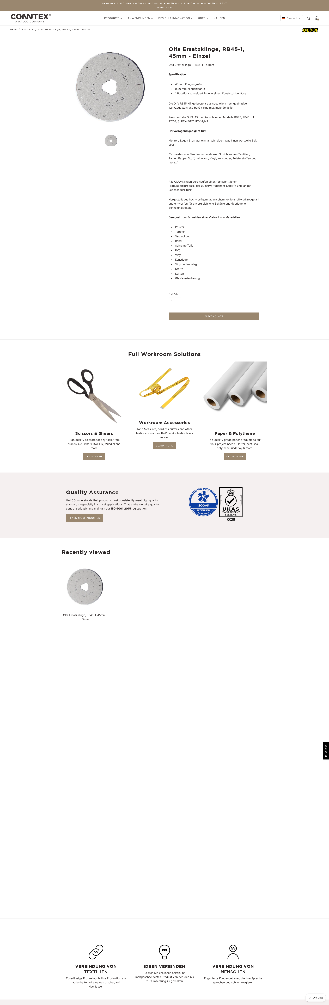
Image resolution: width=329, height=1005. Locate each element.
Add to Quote (214, 316)
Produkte (27, 29)
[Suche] (308, 18)
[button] (291, 18)
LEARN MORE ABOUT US (84, 517)
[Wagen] (316, 18)
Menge (173, 293)
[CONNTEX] (30, 18)
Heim (13, 29)
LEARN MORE (94, 456)
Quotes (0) (326, 751)
